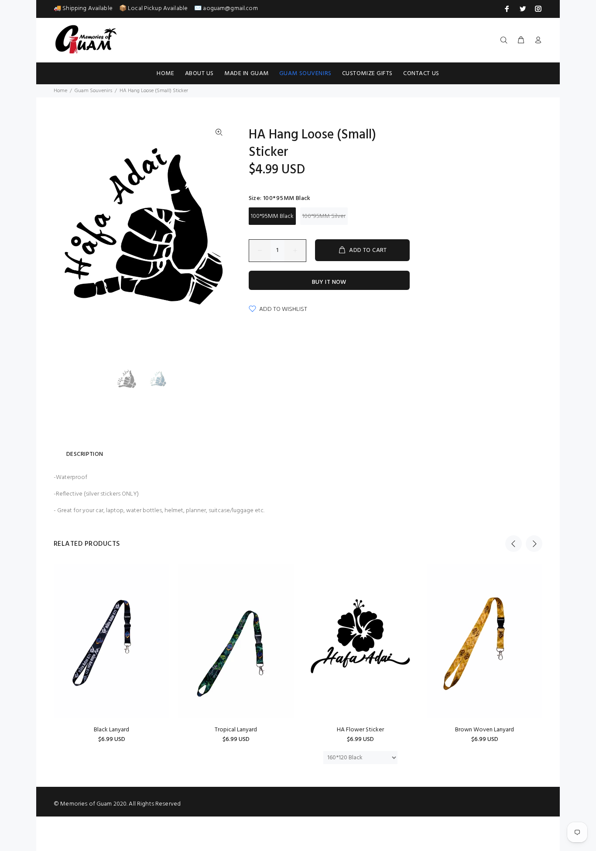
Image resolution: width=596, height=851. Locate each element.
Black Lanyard (111, 730)
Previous (513, 543)
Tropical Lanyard (236, 730)
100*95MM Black (272, 216)
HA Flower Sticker (360, 730)
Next (534, 543)
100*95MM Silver (324, 216)
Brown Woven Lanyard (484, 730)
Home (60, 90)
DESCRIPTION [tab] (84, 454)
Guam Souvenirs (93, 90)
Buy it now (329, 282)
